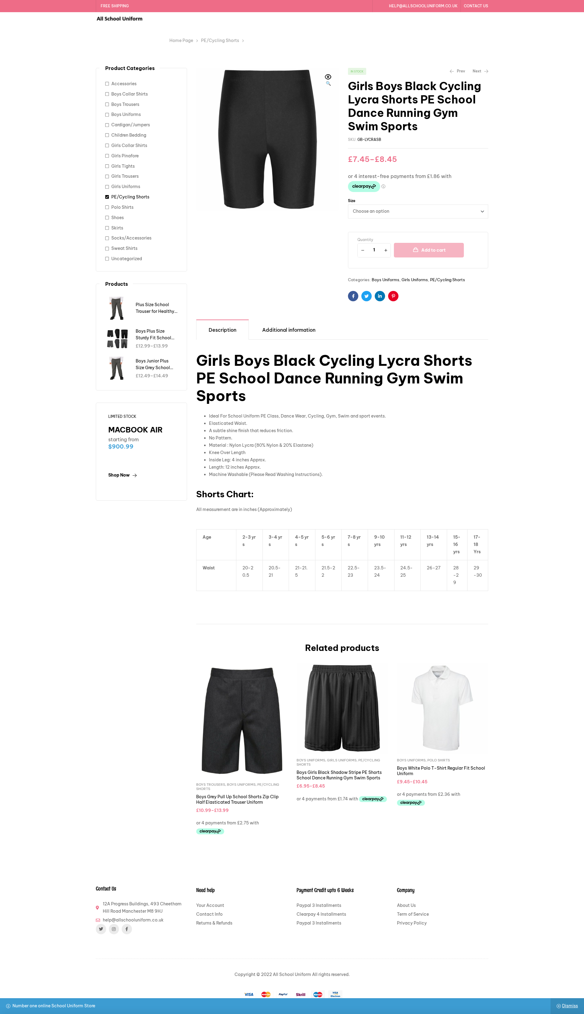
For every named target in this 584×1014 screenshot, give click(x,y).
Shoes (117, 217)
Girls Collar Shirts (129, 145)
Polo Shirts (438, 760)
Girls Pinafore (125, 156)
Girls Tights (123, 166)
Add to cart (433, 250)
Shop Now (119, 475)
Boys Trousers (210, 784)
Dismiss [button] (570, 1006)
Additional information (288, 330)
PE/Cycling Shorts (220, 40)
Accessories (124, 83)
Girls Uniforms (414, 279)
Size (351, 200)
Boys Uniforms (385, 279)
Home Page (181, 40)
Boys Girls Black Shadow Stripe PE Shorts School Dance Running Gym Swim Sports (339, 775)
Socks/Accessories (131, 238)
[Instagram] (114, 929)
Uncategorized (126, 258)
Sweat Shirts (124, 248)
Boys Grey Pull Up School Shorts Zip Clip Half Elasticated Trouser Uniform (237, 799)
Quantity (365, 239)
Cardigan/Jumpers (130, 125)
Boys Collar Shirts (129, 94)
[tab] (222, 329)
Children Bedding (128, 135)
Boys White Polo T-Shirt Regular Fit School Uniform (441, 770)
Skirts (117, 228)
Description (222, 330)
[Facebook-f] (127, 929)
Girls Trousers (125, 176)
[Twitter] (101, 929)
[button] (328, 80)
